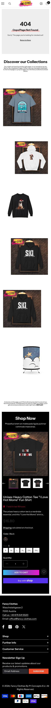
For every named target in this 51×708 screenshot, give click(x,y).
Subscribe (38, 671)
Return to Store (25, 40)
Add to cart (21, 572)
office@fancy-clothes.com (23, 618)
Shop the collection (11, 134)
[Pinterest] (16, 626)
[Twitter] (23, 626)
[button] (4, 483)
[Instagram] (10, 626)
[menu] (2, 3)
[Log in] (41, 3)
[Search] (9, 3)
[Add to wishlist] (43, 571)
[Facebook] (3, 626)
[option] (25, 454)
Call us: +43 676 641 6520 (15, 615)
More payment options (25, 587)
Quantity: (7, 558)
